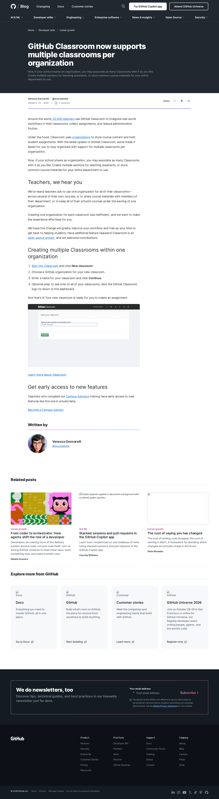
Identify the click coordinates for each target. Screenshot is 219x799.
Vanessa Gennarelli (38, 98)
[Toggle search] (123, 6)
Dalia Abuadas (155, 551)
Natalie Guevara (19, 559)
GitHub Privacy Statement (165, 706)
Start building (75, 641)
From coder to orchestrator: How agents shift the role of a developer (37, 535)
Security (84, 748)
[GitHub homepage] (13, 6)
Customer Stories (89, 759)
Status (149, 759)
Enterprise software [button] (107, 17)
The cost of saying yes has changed (174, 533)
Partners (117, 748)
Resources (85, 770)
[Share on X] (175, 101)
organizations (81, 137)
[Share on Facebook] (182, 101)
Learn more (124, 641)
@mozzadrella (60, 98)
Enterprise (85, 754)
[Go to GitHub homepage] (17, 739)
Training (150, 754)
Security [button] (200, 17)
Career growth (67, 30)
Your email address (140, 688)
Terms (34, 791)
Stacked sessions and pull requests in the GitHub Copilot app (108, 535)
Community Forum (155, 748)
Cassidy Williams (88, 555)
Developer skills (47, 30)
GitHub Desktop (121, 765)
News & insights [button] (142, 17)
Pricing (84, 765)
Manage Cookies (56, 791)
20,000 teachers (63, 119)
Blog (24, 6)
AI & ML (83, 529)
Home (31, 30)
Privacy (42, 791)
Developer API (120, 743)
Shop (182, 765)
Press (182, 759)
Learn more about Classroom (47, 374)
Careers (183, 754)
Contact (150, 765)
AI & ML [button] (15, 17)
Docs (149, 743)
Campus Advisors (77, 396)
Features (84, 743)
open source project (41, 237)
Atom (116, 754)
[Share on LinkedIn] (189, 101)
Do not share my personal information (83, 791)
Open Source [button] (173, 17)
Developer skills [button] (43, 17)
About (182, 743)
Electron (117, 759)
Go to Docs (23, 641)
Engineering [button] (74, 17)
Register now (175, 641)
